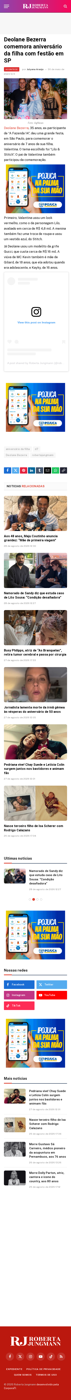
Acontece (12, 69)
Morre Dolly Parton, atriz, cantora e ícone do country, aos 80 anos (46, 1177)
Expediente (14, 1369)
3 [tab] (37, 899)
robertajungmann (43, 455)
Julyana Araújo (35, 69)
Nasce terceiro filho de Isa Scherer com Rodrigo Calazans (47, 1124)
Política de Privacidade (43, 1369)
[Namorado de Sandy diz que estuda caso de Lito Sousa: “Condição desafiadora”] (35, 570)
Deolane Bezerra (16, 128)
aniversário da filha (18, 449)
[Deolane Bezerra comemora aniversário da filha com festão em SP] (35, 98)
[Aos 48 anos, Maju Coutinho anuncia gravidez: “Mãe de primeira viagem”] (35, 513)
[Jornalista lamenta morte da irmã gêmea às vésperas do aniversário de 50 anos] (35, 684)
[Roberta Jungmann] (35, 6)
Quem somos (23, 1374)
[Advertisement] (35, 23)
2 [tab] (34, 899)
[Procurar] (65, 6)
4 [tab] (41, 899)
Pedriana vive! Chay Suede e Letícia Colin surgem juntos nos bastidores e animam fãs (34, 769)
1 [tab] (30, 899)
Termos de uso (46, 1374)
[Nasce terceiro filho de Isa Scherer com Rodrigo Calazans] (35, 803)
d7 (36, 449)
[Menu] (6, 6)
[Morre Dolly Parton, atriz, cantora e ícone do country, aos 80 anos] (15, 1178)
